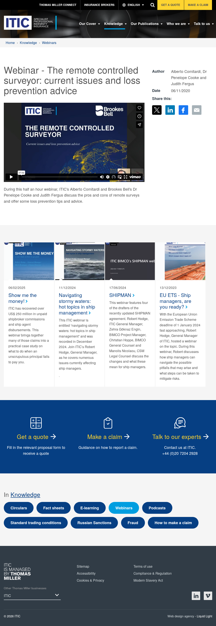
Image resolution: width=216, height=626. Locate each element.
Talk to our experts (176, 436)
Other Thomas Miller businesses (25, 588)
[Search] (152, 5)
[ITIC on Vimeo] (208, 596)
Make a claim (104, 436)
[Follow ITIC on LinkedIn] (196, 596)
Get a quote (33, 436)
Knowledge (25, 494)
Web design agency (181, 616)
